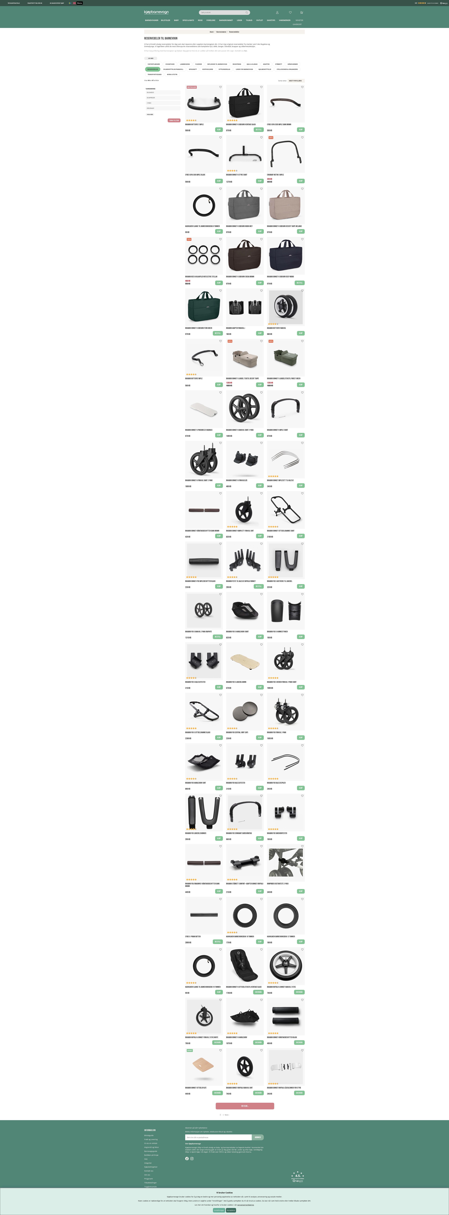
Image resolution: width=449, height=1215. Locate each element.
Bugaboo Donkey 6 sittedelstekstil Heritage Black (243, 987)
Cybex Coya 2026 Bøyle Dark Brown (279, 124)
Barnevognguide (150, 1151)
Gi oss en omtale (150, 1143)
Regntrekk (237, 64)
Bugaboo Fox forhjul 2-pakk (276, 732)
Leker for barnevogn (244, 69)
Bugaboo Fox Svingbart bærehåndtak (239, 833)
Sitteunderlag (224, 69)
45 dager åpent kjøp (57, 3)
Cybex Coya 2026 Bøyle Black (195, 175)
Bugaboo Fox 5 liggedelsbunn (236, 682)
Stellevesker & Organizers (287, 69)
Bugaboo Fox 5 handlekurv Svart (237, 631)
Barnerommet (226, 20)
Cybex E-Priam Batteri (193, 936)
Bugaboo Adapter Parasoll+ (235, 328)
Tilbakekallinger (150, 1183)
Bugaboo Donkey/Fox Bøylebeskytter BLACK (200, 581)
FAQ (145, 1159)
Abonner (258, 1137)
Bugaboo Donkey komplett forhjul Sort (240, 531)
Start (212, 32)
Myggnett (193, 69)
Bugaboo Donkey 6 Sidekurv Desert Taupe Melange (284, 226)
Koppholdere (207, 69)
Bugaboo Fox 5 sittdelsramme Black (197, 732)
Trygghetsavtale (14, 3)
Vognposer (169, 64)
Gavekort (297, 24)
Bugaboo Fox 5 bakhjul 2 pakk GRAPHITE (198, 631)
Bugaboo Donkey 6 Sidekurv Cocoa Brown (240, 276)
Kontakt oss (148, 1171)
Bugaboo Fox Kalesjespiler (276, 783)
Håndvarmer (293, 64)
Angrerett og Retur (151, 1147)
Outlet (259, 20)
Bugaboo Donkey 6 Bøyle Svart (277, 430)
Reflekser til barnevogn (217, 64)
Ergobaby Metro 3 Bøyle (275, 175)
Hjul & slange (252, 64)
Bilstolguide (149, 1135)
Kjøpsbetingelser (151, 1167)
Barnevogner (151, 20)
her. (245, 51)
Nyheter (299, 20)
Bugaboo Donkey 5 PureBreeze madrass (198, 430)
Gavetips (271, 20)
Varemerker (284, 20)
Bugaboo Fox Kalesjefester (235, 783)
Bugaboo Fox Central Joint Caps (237, 732)
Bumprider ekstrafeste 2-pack (277, 883)
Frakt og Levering (151, 1139)
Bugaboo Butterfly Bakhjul (276, 328)
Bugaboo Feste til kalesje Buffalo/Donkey (241, 581)
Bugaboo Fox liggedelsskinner (195, 833)
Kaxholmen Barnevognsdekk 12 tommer (281, 936)
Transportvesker (154, 74)
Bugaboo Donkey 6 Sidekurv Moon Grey (239, 226)
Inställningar (219, 1210)
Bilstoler (165, 20)
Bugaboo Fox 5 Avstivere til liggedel (279, 581)
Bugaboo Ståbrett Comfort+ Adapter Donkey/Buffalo (244, 883)
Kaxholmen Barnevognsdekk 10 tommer (240, 936)
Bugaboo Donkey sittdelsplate (195, 1088)
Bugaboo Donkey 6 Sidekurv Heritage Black (241, 124)
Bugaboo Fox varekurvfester (277, 833)
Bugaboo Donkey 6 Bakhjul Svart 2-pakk (239, 430)
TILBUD (249, 20)
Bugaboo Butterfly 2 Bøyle (194, 124)
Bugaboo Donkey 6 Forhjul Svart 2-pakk (198, 480)
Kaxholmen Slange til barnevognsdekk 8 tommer (202, 226)
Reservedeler (234, 32)
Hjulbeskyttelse (265, 69)
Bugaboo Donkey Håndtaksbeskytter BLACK (282, 1037)
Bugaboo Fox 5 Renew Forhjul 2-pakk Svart (282, 682)
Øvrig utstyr (172, 74)
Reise (200, 20)
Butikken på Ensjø (151, 1155)
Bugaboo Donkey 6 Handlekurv (236, 1037)
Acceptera (231, 1210)
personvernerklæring (245, 1205)
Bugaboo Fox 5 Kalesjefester (195, 682)
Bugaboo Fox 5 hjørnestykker (277, 631)
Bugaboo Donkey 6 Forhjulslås (236, 480)
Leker (239, 20)
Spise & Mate (188, 20)
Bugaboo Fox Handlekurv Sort (195, 783)
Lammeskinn (185, 64)
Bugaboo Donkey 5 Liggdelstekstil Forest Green (283, 378)
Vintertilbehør (154, 64)
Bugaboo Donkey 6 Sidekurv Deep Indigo (280, 276)
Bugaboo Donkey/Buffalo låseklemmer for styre (284, 1088)
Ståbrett (278, 64)
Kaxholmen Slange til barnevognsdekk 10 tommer (203, 987)
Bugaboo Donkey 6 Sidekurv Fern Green (198, 328)
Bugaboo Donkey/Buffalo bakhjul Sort (239, 1088)
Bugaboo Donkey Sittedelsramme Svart (280, 531)
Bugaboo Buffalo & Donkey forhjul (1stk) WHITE (201, 1037)
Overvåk (258, 992)
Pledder (198, 64)
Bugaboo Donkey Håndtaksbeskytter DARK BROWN (202, 531)
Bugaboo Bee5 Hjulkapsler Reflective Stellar (201, 276)
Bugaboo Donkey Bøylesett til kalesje (280, 480)
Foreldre (210, 20)
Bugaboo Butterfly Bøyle (194, 378)
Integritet (148, 1163)
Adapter (266, 64)
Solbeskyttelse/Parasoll (173, 69)
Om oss (147, 1175)
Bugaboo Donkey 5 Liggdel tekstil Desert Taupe (242, 378)
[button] (431, 3)
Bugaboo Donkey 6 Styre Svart (236, 175)
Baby (176, 20)
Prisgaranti (148, 1179)
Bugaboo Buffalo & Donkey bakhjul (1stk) (281, 987)
